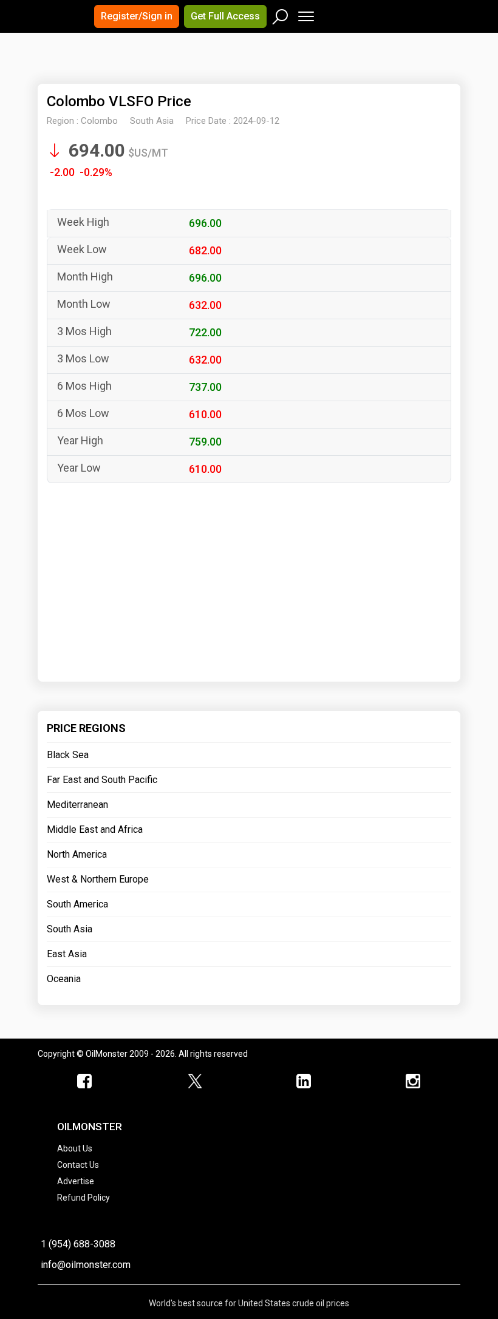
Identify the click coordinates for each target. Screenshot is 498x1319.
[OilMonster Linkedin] (303, 1081)
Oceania (64, 979)
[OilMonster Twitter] (194, 1081)
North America (77, 854)
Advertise (75, 1181)
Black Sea (68, 755)
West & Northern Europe (98, 879)
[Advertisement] (189, 69)
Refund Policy (83, 1197)
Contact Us (78, 1165)
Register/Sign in (136, 16)
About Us (74, 1148)
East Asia (67, 954)
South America (77, 904)
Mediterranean (77, 804)
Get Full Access (225, 16)
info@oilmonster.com (86, 1264)
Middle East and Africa (95, 829)
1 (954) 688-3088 (78, 1244)
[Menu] (305, 13)
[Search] (280, 14)
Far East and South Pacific (102, 779)
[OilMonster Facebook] (85, 1081)
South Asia (69, 929)
